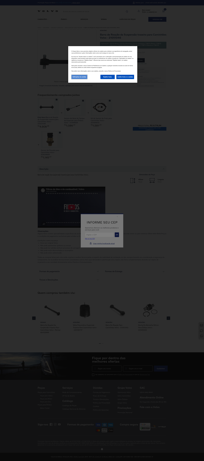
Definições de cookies (79, 77)
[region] (102, 64)
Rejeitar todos (107, 77)
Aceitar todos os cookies (125, 77)
